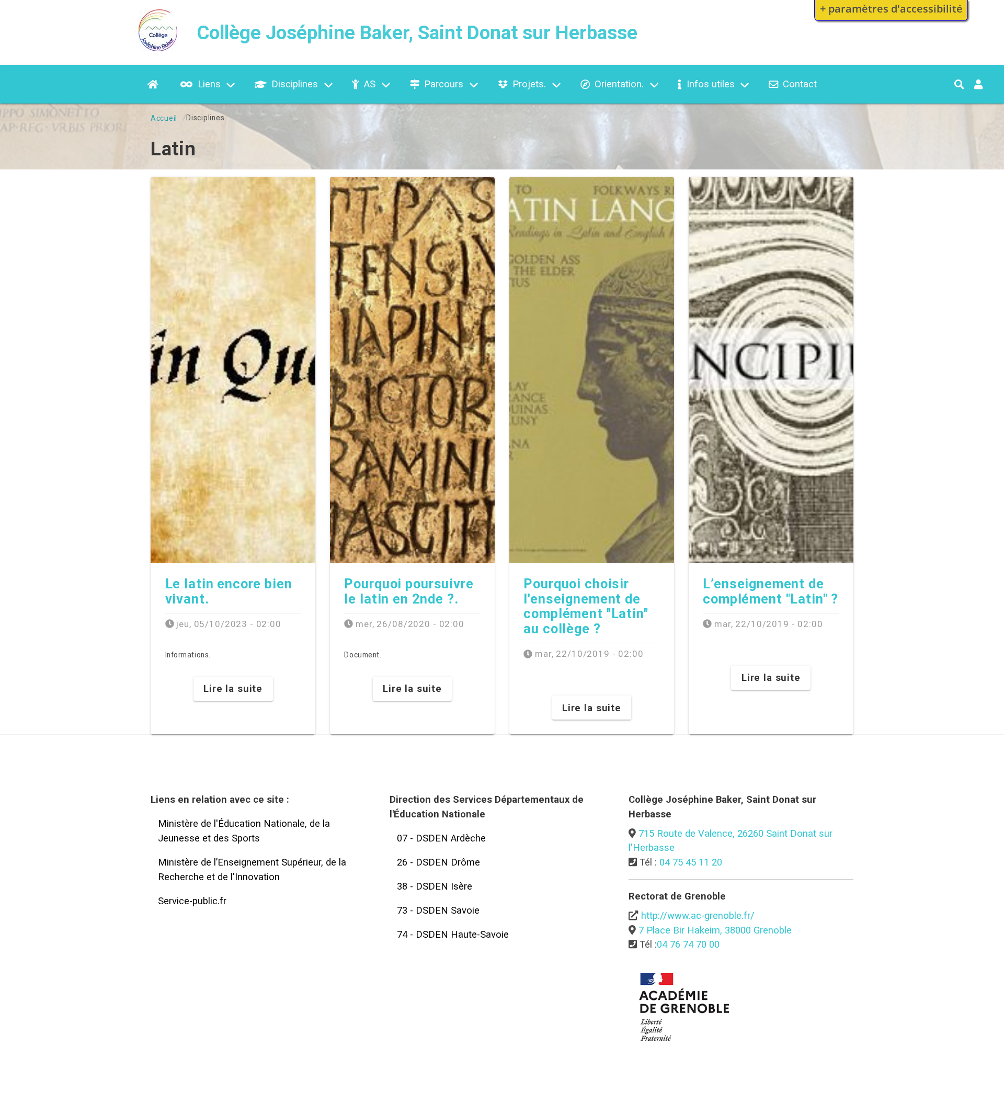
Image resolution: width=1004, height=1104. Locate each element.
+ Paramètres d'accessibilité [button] (891, 8)
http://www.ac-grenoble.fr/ (698, 915)
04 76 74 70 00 (688, 944)
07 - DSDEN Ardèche (441, 838)
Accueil (164, 118)
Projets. (529, 83)
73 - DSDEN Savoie (438, 910)
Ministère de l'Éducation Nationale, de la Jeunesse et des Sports (244, 831)
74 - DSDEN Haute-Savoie (453, 934)
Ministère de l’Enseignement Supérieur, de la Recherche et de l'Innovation (252, 869)
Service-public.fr (192, 900)
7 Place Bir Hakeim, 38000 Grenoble (715, 930)
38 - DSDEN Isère (434, 886)
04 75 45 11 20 (690, 862)
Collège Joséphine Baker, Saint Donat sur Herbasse (417, 32)
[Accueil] (158, 47)
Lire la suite (233, 688)
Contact (800, 83)
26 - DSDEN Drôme (438, 862)
